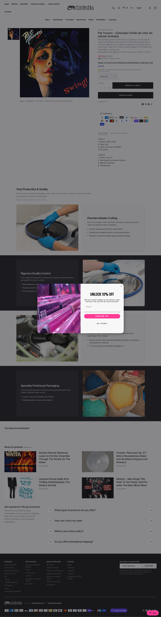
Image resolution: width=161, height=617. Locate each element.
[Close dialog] (121, 286)
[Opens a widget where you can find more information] (153, 613)
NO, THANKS (102, 323)
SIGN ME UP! (102, 316)
